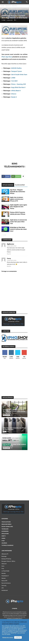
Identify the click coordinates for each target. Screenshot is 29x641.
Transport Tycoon (16, 71)
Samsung (4, 585)
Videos (3, 538)
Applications (8, 5)
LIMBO (13, 78)
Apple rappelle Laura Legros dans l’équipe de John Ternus (18, 206)
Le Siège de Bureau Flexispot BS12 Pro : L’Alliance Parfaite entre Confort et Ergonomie (14, 411)
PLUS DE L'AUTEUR (20, 185)
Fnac (3, 568)
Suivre (11, 350)
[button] (2, 2)
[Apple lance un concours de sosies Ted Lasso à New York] (5, 221)
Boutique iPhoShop (6, 558)
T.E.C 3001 (14, 81)
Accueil (2, 5)
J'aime (4, 350)
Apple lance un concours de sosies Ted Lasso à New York (18, 221)
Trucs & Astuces (6, 521)
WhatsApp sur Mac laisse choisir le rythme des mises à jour (18, 229)
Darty (3, 566)
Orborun (13, 94)
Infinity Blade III (16, 90)
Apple (3, 193)
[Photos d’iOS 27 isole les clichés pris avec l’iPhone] (5, 214)
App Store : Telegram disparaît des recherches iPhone (17, 191)
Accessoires (5, 531)
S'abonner (24, 350)
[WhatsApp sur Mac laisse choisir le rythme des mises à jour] (5, 229)
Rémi (4, 20)
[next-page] (5, 235)
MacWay (4, 573)
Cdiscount (4, 563)
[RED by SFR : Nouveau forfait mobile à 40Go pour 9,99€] (14, 442)
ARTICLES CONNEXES (7, 185)
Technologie (5, 529)
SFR (3, 588)
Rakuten (4, 578)
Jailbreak (4, 543)
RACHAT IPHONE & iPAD (7, 526)
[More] (23, 176)
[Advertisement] (14, 378)
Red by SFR (4, 580)
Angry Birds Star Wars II (18, 87)
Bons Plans (14, 5)
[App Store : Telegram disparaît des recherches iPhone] (5, 191)
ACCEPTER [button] (18, 637)
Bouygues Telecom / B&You (8, 561)
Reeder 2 (14, 97)
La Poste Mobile (5, 571)
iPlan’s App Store (7, 57)
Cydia (3, 540)
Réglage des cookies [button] (7, 637)
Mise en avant (6, 415)
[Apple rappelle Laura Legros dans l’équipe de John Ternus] (5, 206)
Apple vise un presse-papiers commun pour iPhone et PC (16, 199)
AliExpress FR (5, 554)
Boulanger (4, 556)
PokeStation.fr (5, 575)
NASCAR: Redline (16, 68)
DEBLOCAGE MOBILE (6, 524)
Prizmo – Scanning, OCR (18, 84)
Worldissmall (5, 590)
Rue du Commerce (6, 583)
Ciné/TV (4, 536)
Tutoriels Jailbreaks (7, 545)
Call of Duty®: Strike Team (19, 74)
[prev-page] (2, 235)
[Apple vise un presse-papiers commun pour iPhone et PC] (5, 199)
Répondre (9, 253)
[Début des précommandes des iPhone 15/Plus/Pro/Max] (14, 425)
